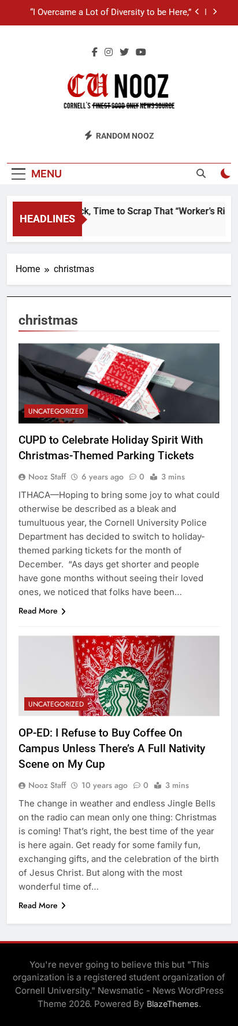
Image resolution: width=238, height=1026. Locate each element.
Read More (38, 610)
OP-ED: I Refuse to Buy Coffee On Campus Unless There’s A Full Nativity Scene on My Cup (111, 748)
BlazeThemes (173, 1004)
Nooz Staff (47, 476)
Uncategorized (56, 411)
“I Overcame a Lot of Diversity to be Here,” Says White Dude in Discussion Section (110, 12)
